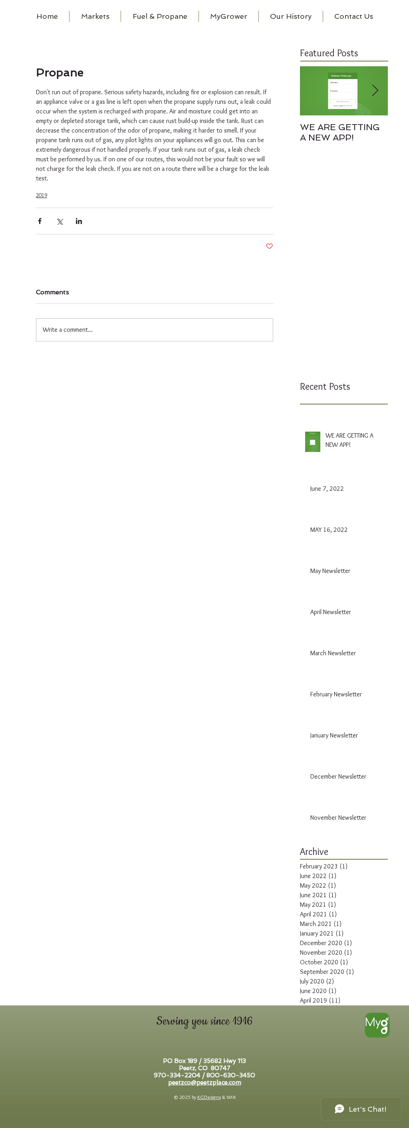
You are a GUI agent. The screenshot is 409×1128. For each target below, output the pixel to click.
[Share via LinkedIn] (79, 221)
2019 (41, 195)
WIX (231, 1097)
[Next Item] (375, 91)
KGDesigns (209, 1097)
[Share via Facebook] (40, 221)
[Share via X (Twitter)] (59, 221)
